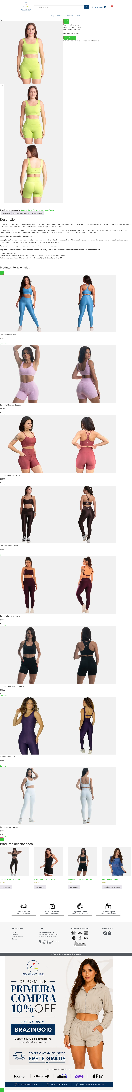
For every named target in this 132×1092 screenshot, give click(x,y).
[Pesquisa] (86, 7)
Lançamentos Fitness (46, 210)
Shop (52, 16)
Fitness (59, 16)
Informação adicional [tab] (21, 213)
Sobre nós (69, 16)
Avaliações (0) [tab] (37, 213)
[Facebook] (105, 933)
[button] (60, 16)
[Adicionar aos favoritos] (66, 21)
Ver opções (6, 887)
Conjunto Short (26, 210)
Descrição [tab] (6, 213)
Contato (78, 16)
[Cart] (111, 7)
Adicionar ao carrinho (112, 887)
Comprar (3, 344)
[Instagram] (109, 933)
